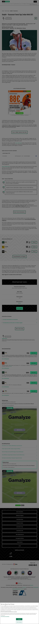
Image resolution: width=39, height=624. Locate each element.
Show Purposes (19, 622)
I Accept (19, 619)
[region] (19, 613)
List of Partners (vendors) (5, 616)
